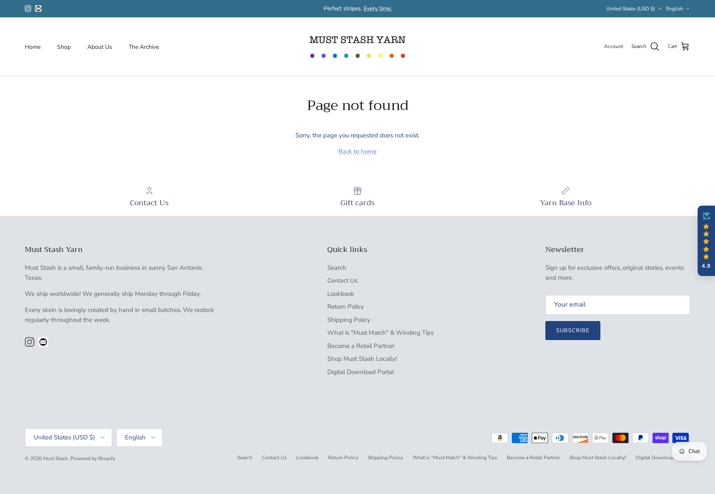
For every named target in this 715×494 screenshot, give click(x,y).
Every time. (378, 8)
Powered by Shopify (92, 458)
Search (336, 268)
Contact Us (342, 280)
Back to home (357, 151)
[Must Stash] (357, 47)
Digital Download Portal (360, 372)
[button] (706, 241)
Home (33, 46)
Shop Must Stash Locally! (362, 359)
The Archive (144, 46)
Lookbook (340, 294)
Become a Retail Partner (360, 346)
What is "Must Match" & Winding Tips (380, 333)
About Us (99, 46)
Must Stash (55, 458)
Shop (64, 46)
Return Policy (345, 306)
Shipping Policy (348, 320)
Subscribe (573, 330)
